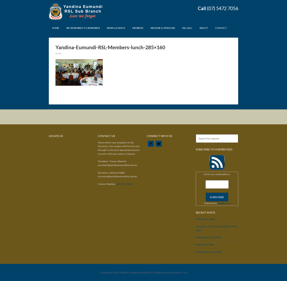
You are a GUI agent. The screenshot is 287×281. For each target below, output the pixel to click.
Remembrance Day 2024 (208, 251)
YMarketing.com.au (163, 272)
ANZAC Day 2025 (205, 244)
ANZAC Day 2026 (205, 219)
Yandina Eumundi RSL (77, 11)
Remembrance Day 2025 (208, 237)
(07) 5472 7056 (222, 8)
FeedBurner (224, 203)
